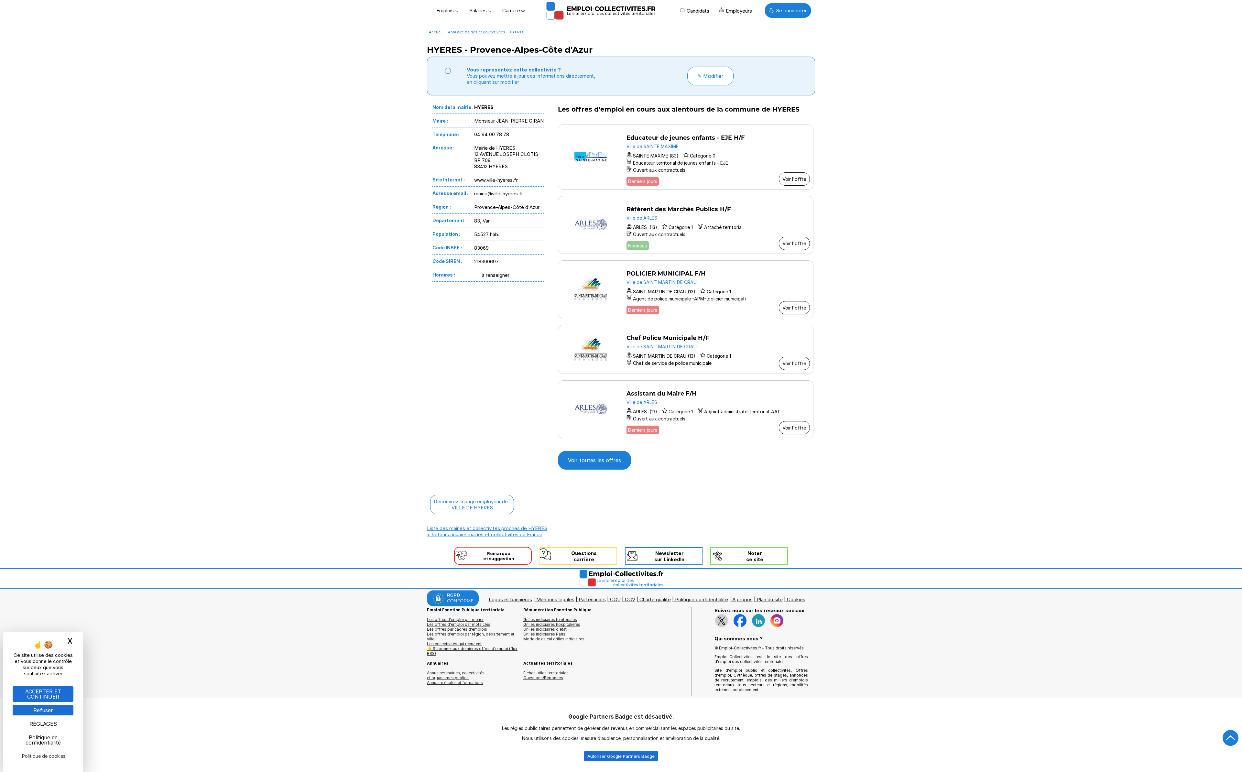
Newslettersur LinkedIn (669, 556)
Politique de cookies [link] (43, 756)
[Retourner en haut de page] (1231, 738)
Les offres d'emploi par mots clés (458, 624)
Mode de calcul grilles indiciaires (553, 638)
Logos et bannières (510, 599)
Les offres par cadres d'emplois (457, 629)
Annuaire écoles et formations (455, 682)
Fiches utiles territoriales (546, 672)
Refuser (43, 710)
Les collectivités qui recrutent (454, 643)
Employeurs (739, 11)
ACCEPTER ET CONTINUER (43, 694)
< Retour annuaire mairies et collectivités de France (484, 534)
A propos (742, 599)
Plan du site (770, 599)
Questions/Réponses (543, 677)
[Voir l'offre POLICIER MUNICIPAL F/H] (685, 289)
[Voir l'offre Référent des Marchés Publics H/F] (685, 225)
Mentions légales (555, 599)
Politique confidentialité (701, 599)
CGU (615, 599)
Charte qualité (655, 599)
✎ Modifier (710, 76)
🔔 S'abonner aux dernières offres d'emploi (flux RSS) (472, 651)
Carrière (511, 10)
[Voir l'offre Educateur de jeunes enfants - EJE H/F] (685, 157)
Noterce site (754, 556)
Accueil (435, 32)
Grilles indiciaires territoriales (550, 619)
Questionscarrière (584, 556)
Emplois (445, 10)
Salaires (478, 10)
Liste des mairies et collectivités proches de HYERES (487, 528)
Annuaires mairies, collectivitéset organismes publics (456, 675)
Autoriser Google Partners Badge (621, 756)
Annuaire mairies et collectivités (476, 32)
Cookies (796, 599)
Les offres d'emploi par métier (455, 619)
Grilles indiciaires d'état (545, 629)
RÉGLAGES (43, 724)
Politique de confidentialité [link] (43, 740)
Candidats (698, 11)
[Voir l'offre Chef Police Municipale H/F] (685, 349)
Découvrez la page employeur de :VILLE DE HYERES (472, 504)
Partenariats (592, 599)
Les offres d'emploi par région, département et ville (470, 636)
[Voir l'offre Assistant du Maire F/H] (685, 409)
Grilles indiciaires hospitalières (551, 624)
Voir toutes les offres (594, 460)
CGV (630, 599)
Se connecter (791, 10)
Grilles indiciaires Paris (544, 634)
